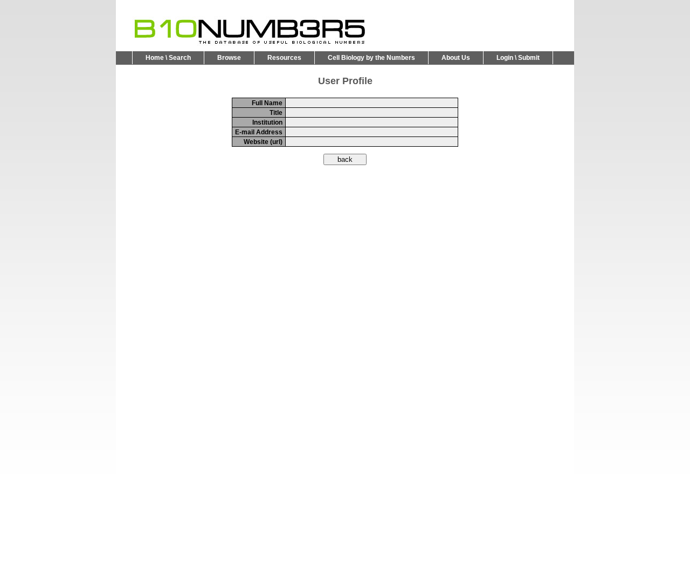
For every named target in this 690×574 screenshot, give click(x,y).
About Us (455, 58)
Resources (284, 58)
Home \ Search (168, 58)
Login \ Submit (518, 58)
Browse (229, 58)
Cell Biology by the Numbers (371, 58)
